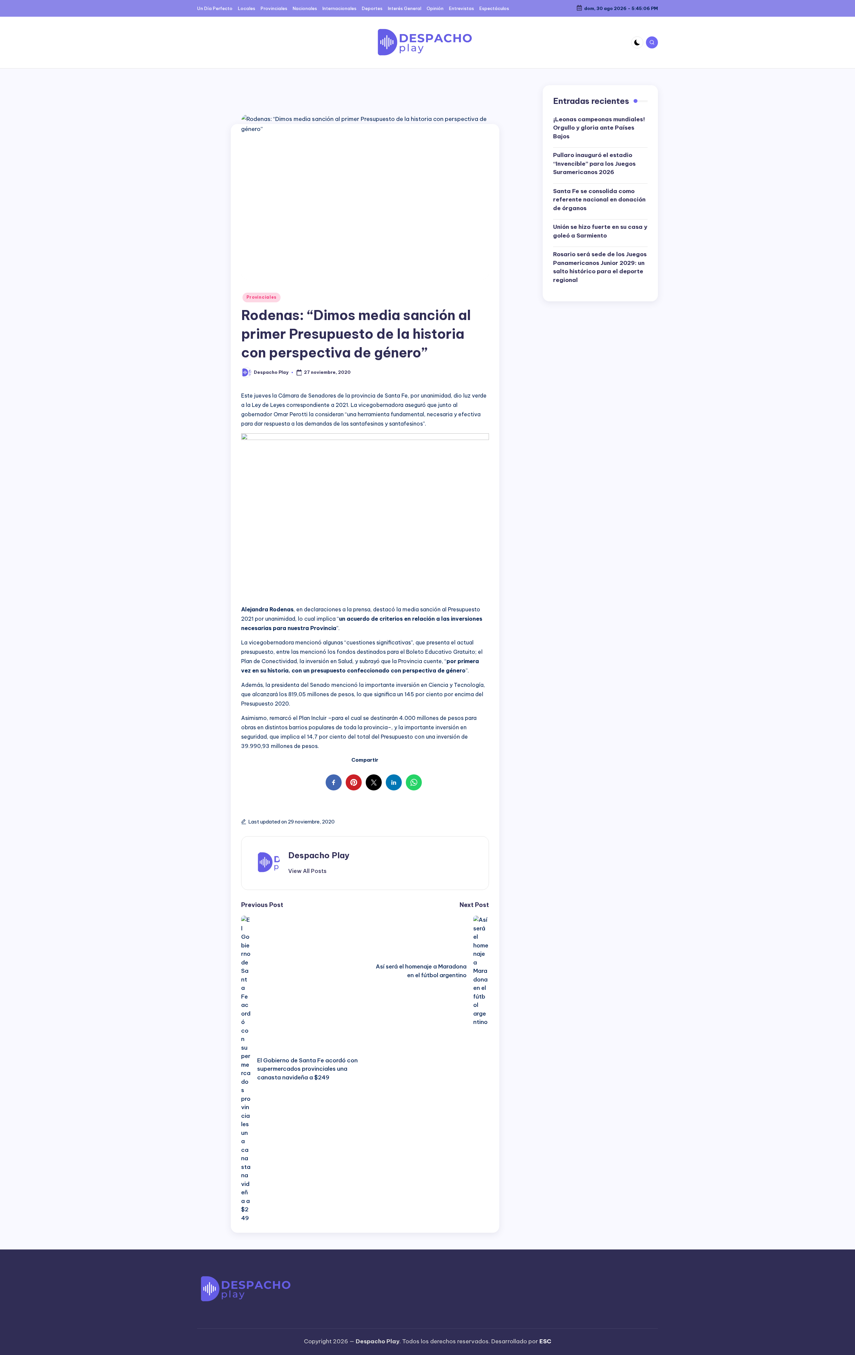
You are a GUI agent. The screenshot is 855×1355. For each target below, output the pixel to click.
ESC (545, 1341)
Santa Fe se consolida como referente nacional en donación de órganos (599, 199)
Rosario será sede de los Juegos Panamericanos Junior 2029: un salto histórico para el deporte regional (600, 267)
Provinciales (261, 297)
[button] (307, 871)
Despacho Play (318, 855)
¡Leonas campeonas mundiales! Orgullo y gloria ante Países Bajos (599, 128)
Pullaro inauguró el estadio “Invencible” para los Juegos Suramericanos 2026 (594, 163)
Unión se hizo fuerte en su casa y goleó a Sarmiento (600, 231)
